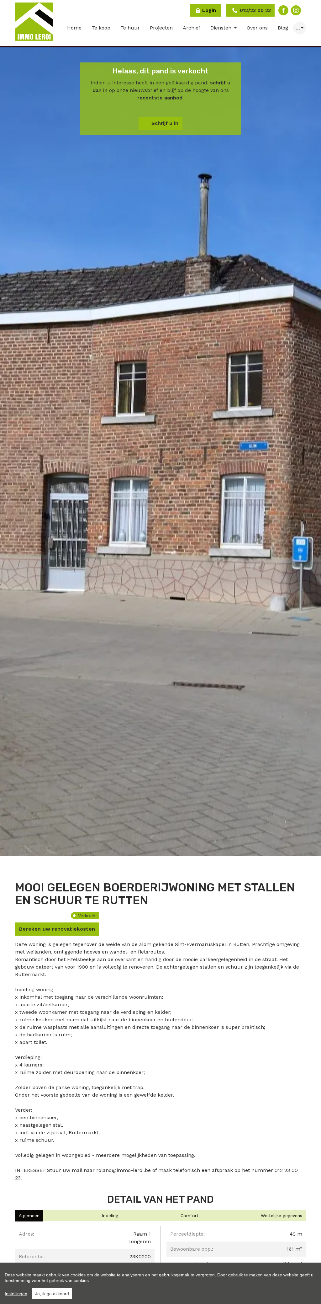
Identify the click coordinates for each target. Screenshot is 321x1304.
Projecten (161, 28)
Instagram (296, 10)
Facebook (283, 10)
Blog (283, 28)
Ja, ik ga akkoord (52, 1293)
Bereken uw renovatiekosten (57, 929)
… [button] (298, 28)
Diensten (221, 28)
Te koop (101, 28)
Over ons (257, 28)
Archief (191, 28)
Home (74, 28)
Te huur (130, 28)
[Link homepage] (34, 22)
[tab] (29, 1215)
